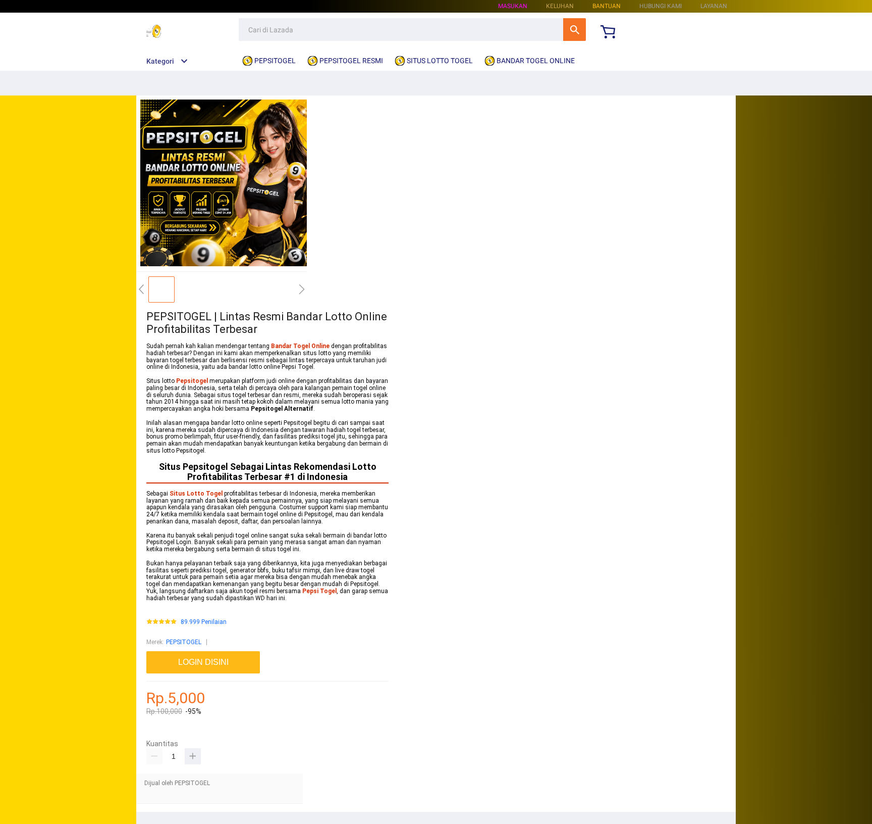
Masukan (512, 6)
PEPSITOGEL (183, 642)
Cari (574, 29)
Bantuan (606, 6)
